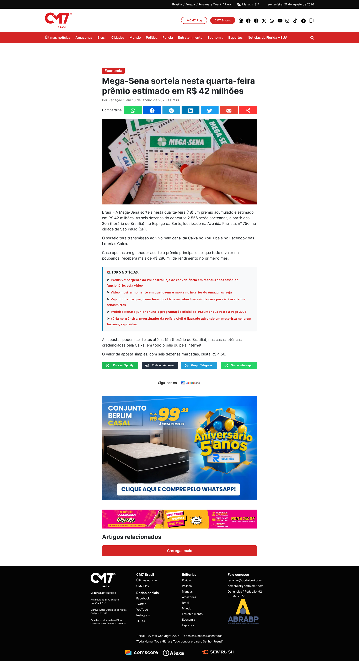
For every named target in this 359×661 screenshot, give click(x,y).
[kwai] (240, 20)
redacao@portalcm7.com (245, 580)
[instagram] (287, 20)
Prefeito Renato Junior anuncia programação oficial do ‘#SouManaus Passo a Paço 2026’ (179, 311)
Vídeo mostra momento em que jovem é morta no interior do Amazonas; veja (171, 292)
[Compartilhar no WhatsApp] (133, 110)
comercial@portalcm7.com (245, 586)
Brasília (177, 4)
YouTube (142, 609)
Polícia (167, 37)
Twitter (141, 604)
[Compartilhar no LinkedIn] (190, 110)
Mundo (135, 37)
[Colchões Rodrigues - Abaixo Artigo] (179, 448)
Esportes (235, 37)
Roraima (203, 4)
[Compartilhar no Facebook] (152, 110)
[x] (264, 20)
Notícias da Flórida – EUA (268, 37)
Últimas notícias (57, 37)
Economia (215, 37)
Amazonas (83, 37)
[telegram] (303, 20)
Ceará (217, 4)
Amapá (190, 4)
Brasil (101, 37)
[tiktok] (295, 20)
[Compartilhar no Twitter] (210, 110)
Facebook (143, 598)
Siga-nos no (167, 383)
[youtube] (280, 20)
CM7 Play (142, 586)
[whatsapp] (272, 20)
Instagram (143, 615)
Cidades (117, 37)
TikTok (140, 621)
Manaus (187, 591)
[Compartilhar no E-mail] (229, 110)
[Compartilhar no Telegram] (171, 110)
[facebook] (248, 20)
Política (151, 37)
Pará (228, 4)
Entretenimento (190, 37)
